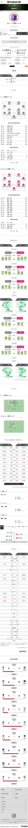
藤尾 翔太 (9, 228)
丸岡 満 (9, 212)
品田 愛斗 (9, 137)
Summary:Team (18, 789)
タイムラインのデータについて (20, 379)
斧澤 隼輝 (9, 209)
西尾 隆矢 (9, 203)
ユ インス (9, 140)
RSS (26, 66)
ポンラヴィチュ (10, 224)
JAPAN (16, 793)
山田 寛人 (9, 216)
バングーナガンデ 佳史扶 (13, 133)
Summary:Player (5, 793)
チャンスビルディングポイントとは (19, 487)
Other (2, 811)
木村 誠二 (9, 131)
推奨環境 (7, 819)
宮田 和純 (9, 157)
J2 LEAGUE (3, 804)
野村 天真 (9, 201)
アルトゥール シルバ (12, 135)
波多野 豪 (9, 126)
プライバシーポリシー (13, 819)
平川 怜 (9, 138)
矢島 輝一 (9, 142)
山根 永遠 (9, 207)
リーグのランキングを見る (14, 483)
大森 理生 (9, 129)
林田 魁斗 (9, 205)
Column (3, 797)
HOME (1, 11)
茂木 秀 (9, 198)
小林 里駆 (9, 156)
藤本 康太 (9, 199)
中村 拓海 (9, 128)
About (16, 797)
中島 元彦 (9, 214)
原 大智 (9, 144)
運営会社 (19, 819)
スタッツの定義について (22, 647)
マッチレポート (14, 41)
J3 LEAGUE (3, 806)
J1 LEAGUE (3, 801)
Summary (3, 809)
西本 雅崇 (9, 210)
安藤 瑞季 (9, 226)
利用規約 (3, 819)
